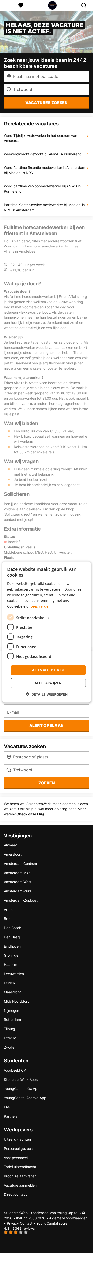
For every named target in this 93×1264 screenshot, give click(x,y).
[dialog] (46, 632)
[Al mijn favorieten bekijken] (21, 5)
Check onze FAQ (30, 814)
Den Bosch (12, 928)
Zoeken (46, 782)
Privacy (13, 1223)
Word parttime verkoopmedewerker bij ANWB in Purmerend (42, 188)
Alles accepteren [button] (48, 670)
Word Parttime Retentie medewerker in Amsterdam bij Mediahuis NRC (44, 170)
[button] (47, 694)
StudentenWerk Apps (21, 1079)
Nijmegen (11, 1010)
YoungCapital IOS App (22, 1089)
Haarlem (10, 964)
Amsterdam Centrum (20, 863)
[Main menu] (6, 5)
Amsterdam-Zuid (17, 891)
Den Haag (12, 937)
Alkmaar (10, 845)
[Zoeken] (86, 5)
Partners (10, 1116)
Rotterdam (12, 1020)
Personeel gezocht (19, 1148)
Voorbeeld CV (15, 1070)
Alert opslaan (46, 725)
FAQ (7, 1107)
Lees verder (40, 606)
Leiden (9, 983)
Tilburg (9, 1029)
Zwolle (9, 1047)
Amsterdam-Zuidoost (21, 900)
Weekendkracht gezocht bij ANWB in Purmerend (43, 154)
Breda (9, 918)
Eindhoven (12, 946)
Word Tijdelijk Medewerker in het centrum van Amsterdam (40, 138)
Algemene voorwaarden (68, 1218)
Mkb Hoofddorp (17, 1001)
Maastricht (12, 992)
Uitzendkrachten (17, 1139)
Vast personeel (16, 1158)
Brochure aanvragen (20, 1176)
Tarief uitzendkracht (20, 1167)
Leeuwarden (14, 974)
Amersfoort (13, 854)
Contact (26, 1223)
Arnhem (10, 909)
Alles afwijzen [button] (48, 682)
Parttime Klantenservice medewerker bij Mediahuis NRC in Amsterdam (44, 207)
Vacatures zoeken (46, 102)
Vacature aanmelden (20, 1185)
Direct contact (15, 1194)
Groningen (12, 955)
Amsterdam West (17, 882)
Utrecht (10, 1038)
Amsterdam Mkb (17, 873)
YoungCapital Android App (25, 1098)
